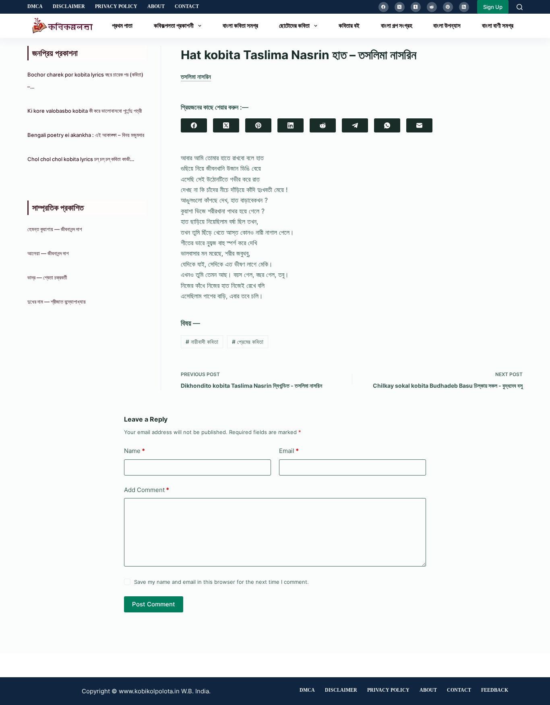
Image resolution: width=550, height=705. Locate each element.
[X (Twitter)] (400, 7)
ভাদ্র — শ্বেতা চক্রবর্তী (47, 277)
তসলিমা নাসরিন (196, 77)
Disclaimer (69, 6)
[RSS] (464, 7)
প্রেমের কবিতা (247, 341)
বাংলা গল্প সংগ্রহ (396, 25)
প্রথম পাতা (122, 25)
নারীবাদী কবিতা (202, 341)
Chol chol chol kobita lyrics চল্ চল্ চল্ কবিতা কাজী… (80, 159)
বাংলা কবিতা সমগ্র (240, 25)
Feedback (494, 690)
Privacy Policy (116, 6)
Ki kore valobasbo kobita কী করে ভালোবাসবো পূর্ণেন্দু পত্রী (84, 111)
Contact (187, 6)
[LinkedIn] (290, 125)
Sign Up (492, 7)
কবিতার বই (349, 25)
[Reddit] (432, 7)
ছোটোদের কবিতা (294, 25)
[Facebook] (383, 7)
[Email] (419, 125)
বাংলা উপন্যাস (447, 25)
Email (289, 451)
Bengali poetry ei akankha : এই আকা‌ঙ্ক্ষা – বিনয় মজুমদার (85, 135)
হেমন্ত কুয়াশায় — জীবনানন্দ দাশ (54, 229)
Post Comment (153, 604)
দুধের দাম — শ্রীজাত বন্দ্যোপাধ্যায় (57, 301)
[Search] (520, 7)
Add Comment (146, 490)
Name (134, 451)
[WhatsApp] (387, 125)
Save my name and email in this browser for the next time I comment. (221, 582)
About (156, 6)
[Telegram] (355, 125)
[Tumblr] (416, 7)
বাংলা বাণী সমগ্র (497, 25)
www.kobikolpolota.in (149, 691)
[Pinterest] (448, 7)
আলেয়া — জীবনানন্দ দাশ (48, 253)
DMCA (35, 6)
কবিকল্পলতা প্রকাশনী (174, 25)
